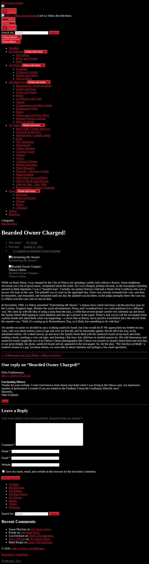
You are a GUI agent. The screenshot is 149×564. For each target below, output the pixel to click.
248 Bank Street (18, 82)
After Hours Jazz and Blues (32, 177)
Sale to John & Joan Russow (32, 181)
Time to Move (24, 78)
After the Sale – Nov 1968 (31, 184)
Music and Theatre (26, 58)
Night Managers (25, 168)
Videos (13, 211)
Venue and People (26, 92)
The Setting (22, 55)
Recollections (16, 51)
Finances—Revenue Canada (32, 171)
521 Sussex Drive (41, 529)
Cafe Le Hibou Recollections (27, 548)
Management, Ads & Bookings (34, 85)
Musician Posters (25, 197)
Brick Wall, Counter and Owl (33, 128)
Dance (19, 111)
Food (19, 138)
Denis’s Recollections (41, 535)
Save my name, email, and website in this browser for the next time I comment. (51, 471)
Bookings (14, 214)
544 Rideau (15, 65)
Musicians (22, 194)
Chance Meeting (25, 148)
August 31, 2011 (33, 246)
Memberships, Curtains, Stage (33, 135)
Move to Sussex (25, 121)
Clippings (21, 207)
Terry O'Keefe (17, 539)
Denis (34, 242)
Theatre (20, 102)
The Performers (25, 141)
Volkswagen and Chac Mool (32, 115)
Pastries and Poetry (27, 75)
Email (5, 457)
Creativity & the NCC (28, 132)
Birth (19, 61)
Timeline (14, 48)
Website (6, 464)
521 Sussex (15, 125)
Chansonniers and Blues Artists (34, 105)
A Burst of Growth (27, 72)
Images (13, 191)
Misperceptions (24, 174)
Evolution (21, 68)
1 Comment (37, 251)
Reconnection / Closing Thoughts (35, 187)
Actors (20, 158)
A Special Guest (25, 151)
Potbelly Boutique (26, 164)
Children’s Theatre (26, 161)
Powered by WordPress (14, 554)
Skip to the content (12, 3)
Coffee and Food (25, 89)
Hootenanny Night (26, 108)
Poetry (19, 95)
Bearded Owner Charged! (31, 118)
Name (6, 451)
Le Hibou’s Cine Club (28, 98)
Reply (4, 401)
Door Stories (23, 145)
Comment (8, 444)
